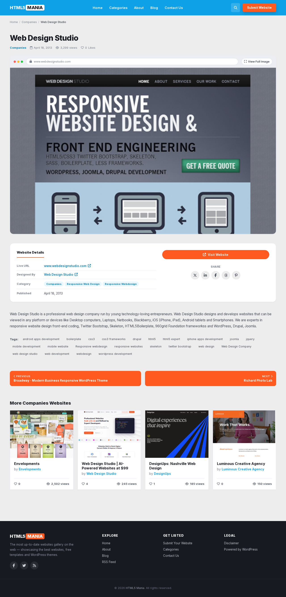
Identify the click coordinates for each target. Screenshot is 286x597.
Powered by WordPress (241, 549)
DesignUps (162, 473)
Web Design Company (236, 346)
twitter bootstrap (180, 346)
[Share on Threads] (226, 275)
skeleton (156, 346)
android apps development (41, 339)
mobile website (58, 346)
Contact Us (174, 8)
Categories (118, 8)
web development (57, 353)
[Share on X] (195, 275)
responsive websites (128, 346)
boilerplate (74, 339)
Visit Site (32, 451)
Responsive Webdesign (121, 284)
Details (52, 451)
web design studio (25, 353)
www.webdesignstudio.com (65, 266)
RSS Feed (109, 562)
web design (206, 346)
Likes (90, 47)
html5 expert (171, 339)
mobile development (26, 346)
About (139, 8)
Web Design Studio (58, 274)
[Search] (235, 7)
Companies (18, 47)
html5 (152, 339)
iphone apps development (205, 339)
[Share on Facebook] (215, 275)
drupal (137, 339)
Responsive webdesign (91, 346)
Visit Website (218, 254)
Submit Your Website (177, 543)
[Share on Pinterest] (236, 275)
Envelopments (27, 463)
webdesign (83, 353)
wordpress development (115, 353)
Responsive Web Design (83, 284)
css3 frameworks (114, 339)
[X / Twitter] (24, 565)
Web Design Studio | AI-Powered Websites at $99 (105, 465)
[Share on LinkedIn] (205, 275)
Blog (154, 8)
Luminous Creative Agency (241, 463)
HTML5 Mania (135, 588)
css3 (91, 339)
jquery (250, 339)
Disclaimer (231, 543)
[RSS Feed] (34, 565)
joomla (234, 339)
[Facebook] (14, 565)
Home (98, 8)
